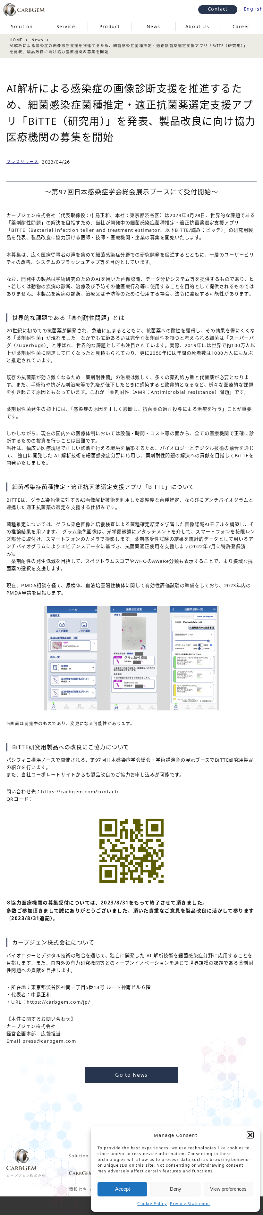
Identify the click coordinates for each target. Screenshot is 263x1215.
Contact (218, 9)
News (37, 39)
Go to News (131, 1074)
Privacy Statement (190, 1203)
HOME (16, 39)
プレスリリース (22, 161)
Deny (175, 1189)
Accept (122, 1189)
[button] (250, 1135)
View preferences (228, 1189)
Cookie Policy (152, 1203)
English (253, 9)
